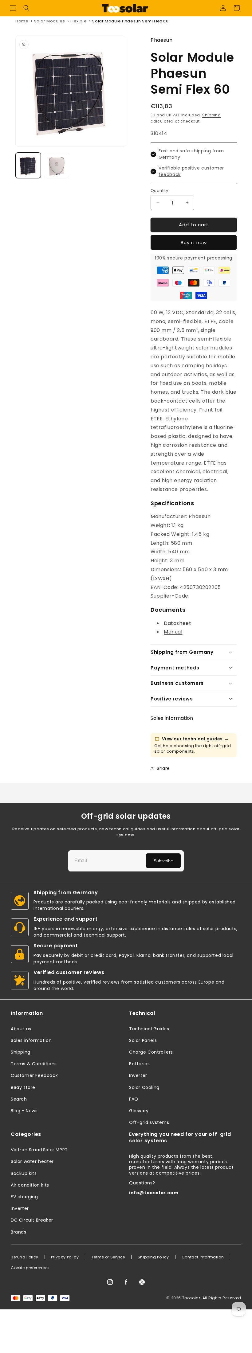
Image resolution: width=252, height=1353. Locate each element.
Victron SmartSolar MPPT (39, 1149)
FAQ (133, 1099)
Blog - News (24, 1110)
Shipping (211, 115)
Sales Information (172, 718)
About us (21, 1028)
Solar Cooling (144, 1087)
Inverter (138, 1075)
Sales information (31, 1040)
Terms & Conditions (34, 1063)
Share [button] (163, 768)
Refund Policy (24, 1257)
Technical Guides (149, 1028)
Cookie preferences (30, 1267)
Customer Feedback (34, 1075)
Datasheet (177, 623)
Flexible (78, 21)
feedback (170, 174)
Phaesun (161, 40)
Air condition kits (30, 1185)
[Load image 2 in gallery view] (56, 165)
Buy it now (194, 242)
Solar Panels (143, 1040)
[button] (13, 8)
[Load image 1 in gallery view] (28, 165)
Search (19, 1099)
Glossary (139, 1110)
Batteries (139, 1063)
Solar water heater (32, 1161)
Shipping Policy (153, 1257)
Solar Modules (49, 21)
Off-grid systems (149, 1122)
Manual (173, 631)
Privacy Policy (65, 1257)
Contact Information (203, 1257)
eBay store (23, 1087)
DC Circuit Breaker (32, 1220)
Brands (18, 1232)
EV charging (24, 1196)
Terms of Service (108, 1257)
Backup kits (24, 1173)
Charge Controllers (151, 1052)
